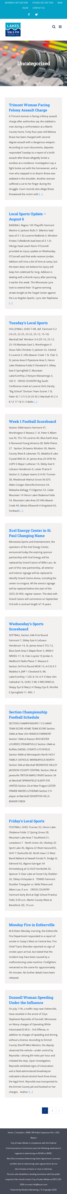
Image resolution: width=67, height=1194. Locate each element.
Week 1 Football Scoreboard (32, 421)
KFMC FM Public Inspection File (40, 1132)
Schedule (19, 1132)
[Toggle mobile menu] (60, 26)
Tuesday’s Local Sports (28, 322)
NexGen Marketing (30, 1189)
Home (10, 1132)
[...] (41, 194)
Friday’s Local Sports (26, 821)
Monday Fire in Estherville (32, 924)
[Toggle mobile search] (53, 26)
